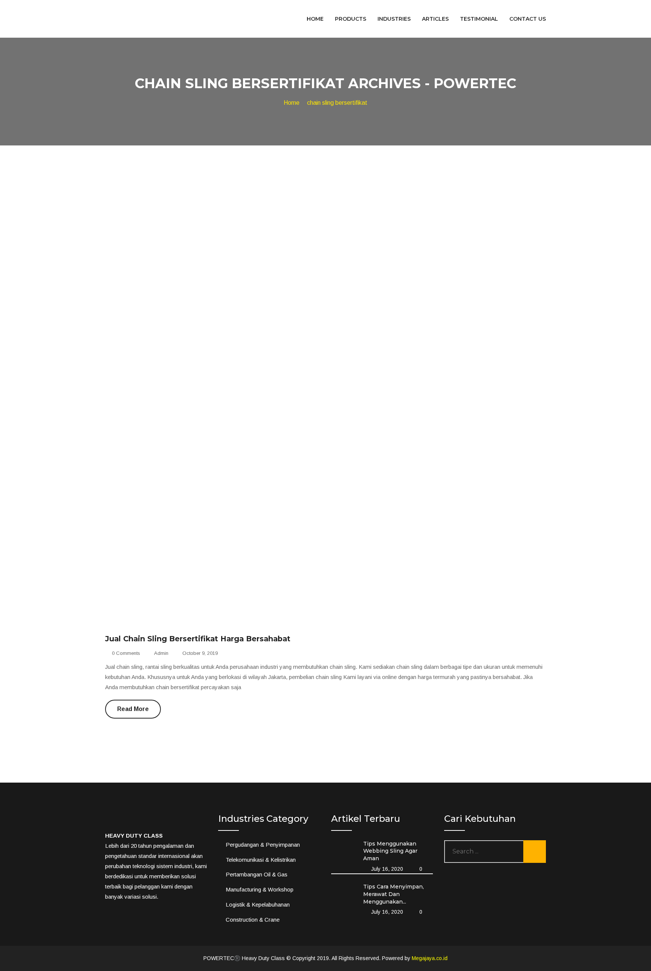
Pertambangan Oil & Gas (256, 874)
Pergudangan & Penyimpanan (263, 844)
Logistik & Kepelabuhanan (258, 904)
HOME (315, 18)
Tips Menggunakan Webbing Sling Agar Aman (390, 851)
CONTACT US (527, 18)
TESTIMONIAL (479, 18)
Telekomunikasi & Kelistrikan (261, 859)
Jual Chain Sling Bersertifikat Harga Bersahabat (197, 638)
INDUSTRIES (394, 18)
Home (292, 102)
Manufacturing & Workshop (259, 889)
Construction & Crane (253, 919)
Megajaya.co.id (430, 958)
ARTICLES (435, 18)
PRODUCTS (350, 18)
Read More (133, 709)
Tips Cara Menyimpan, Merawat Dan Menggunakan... (393, 894)
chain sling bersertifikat (337, 102)
